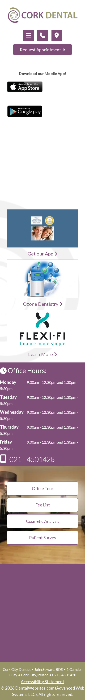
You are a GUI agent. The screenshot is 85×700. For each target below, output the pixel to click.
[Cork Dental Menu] (28, 35)
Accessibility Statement (42, 681)
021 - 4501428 (32, 459)
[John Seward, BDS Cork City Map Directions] (56, 35)
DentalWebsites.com (34, 688)
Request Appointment (41, 49)
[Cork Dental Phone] (42, 35)
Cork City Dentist (17, 669)
